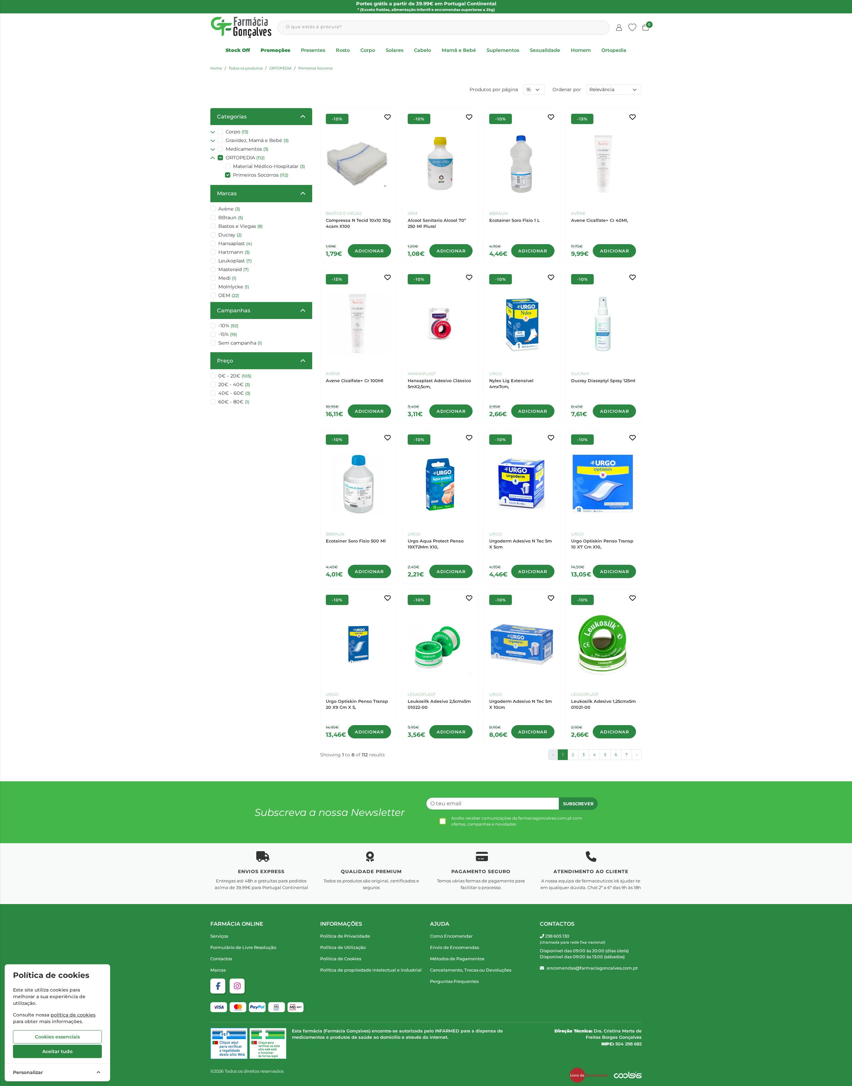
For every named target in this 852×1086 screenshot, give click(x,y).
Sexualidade (545, 50)
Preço (225, 361)
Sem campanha (240, 343)
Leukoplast (235, 261)
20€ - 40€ (234, 385)
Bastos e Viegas (240, 226)
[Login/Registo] (619, 28)
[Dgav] (229, 1043)
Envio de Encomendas (454, 947)
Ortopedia (613, 50)
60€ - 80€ (233, 402)
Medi (227, 278)
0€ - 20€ (234, 376)
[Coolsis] (628, 1075)
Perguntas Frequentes (454, 981)
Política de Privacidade (345, 936)
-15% (227, 334)
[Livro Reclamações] (589, 1075)
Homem (581, 50)
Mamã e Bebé (459, 50)
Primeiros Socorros (315, 68)
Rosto (343, 50)
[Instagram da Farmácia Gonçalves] (237, 986)
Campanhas (233, 310)
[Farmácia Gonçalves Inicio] (241, 27)
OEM (228, 295)
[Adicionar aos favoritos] (387, 117)
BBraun (230, 218)
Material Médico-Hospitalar (269, 166)
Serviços (219, 936)
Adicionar (369, 250)
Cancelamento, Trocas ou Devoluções (470, 970)
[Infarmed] (268, 1043)
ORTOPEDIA (280, 68)
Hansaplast (235, 243)
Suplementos (503, 50)
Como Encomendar (451, 936)
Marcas (227, 193)
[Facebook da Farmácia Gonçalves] (217, 986)
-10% (228, 326)
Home (216, 68)
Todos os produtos (246, 68)
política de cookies (73, 1015)
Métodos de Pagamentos (457, 958)
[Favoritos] (632, 28)
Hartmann (234, 252)
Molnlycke (233, 287)
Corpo (367, 50)
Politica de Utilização (343, 947)
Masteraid (233, 269)
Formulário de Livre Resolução (243, 947)
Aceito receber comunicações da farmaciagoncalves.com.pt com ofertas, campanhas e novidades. (516, 821)
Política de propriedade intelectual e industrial (371, 970)
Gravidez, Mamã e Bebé (257, 140)
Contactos (221, 958)
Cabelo (422, 50)
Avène (229, 209)
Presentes (313, 50)
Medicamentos (247, 149)
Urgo (495, 373)
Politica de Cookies (340, 958)
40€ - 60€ (234, 393)
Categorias (232, 116)
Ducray (230, 235)
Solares (394, 50)
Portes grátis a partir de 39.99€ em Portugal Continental (426, 6)
